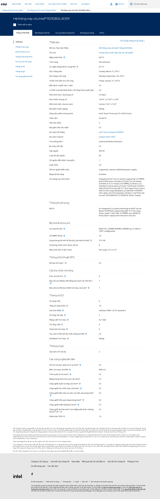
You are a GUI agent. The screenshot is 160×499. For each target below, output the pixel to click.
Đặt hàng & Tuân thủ (42, 33)
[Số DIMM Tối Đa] (64, 236)
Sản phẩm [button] (16, 4)
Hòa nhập (76, 461)
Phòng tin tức (133, 461)
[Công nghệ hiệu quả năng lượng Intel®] (83, 400)
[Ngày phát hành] (64, 57)
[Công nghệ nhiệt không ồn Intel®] (78, 405)
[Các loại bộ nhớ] (64, 229)
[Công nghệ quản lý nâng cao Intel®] (79, 384)
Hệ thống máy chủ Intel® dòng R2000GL (116, 48)
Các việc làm (53, 466)
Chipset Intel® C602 (107, 137)
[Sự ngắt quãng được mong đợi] (77, 67)
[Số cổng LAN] (62, 324)
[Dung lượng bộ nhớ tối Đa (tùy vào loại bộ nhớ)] (91, 240)
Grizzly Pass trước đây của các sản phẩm (116, 53)
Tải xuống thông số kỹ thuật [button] (131, 41)
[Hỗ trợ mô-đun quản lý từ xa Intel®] (80, 365)
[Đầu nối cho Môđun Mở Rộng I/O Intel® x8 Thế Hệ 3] (50, 283)
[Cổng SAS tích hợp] (67, 329)
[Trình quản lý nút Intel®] (70, 374)
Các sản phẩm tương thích (65, 33)
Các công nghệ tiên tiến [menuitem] (24, 76)
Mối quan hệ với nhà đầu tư (93, 461)
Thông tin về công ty (39, 461)
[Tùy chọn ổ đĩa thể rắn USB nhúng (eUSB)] (86, 334)
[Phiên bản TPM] (64, 416)
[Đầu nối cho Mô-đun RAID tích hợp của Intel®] (88, 288)
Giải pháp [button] (39, 4)
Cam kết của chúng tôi (60, 461)
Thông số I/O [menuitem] (20, 66)
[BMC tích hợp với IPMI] (70, 370)
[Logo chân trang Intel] (18, 476)
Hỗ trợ (102, 33)
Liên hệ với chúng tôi (116, 461)
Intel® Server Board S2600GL (111, 132)
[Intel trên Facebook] (32, 474)
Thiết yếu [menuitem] (18, 42)
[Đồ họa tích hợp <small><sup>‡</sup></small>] (65, 263)
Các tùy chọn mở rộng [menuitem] (23, 62)
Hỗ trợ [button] (28, 4)
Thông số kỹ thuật (22, 33)
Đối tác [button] (73, 4)
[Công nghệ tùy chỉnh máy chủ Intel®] (81, 388)
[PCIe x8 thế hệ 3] (65, 276)
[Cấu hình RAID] (63, 310)
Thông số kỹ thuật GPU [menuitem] (23, 57)
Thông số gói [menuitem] (20, 71)
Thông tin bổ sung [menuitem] (22, 47)
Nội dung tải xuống (87, 33)
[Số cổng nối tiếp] (64, 315)
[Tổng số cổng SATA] (67, 306)
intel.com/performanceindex (112, 487)
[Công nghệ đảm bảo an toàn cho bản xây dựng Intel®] (50, 395)
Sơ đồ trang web (38, 466)
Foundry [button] (85, 4)
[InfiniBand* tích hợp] (68, 339)
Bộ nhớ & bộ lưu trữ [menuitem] (22, 52)
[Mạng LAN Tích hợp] (68, 320)
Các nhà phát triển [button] (57, 4)
